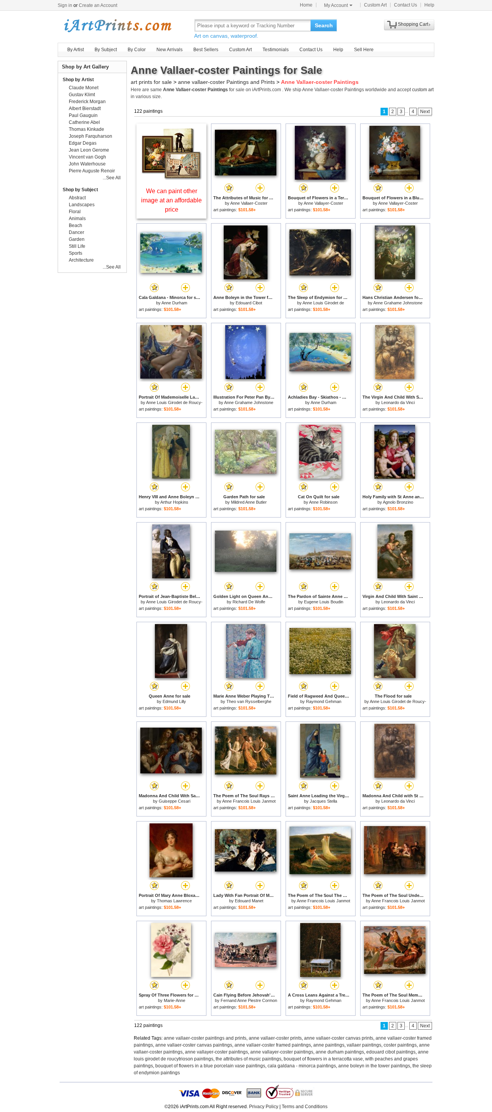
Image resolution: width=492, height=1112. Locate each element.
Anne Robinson (323, 502)
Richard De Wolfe (249, 601)
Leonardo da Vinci (398, 402)
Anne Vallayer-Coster (323, 203)
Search (324, 25)
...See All (112, 177)
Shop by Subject (80, 189)
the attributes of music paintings (248, 1059)
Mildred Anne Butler (249, 502)
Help (429, 5)
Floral (75, 211)
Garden (77, 239)
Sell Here (364, 49)
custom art (423, 89)
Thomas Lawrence (174, 900)
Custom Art (375, 5)
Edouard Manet (249, 900)
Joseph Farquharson (90, 136)
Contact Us (405, 5)
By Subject (106, 49)
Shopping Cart (413, 24)
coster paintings (400, 1045)
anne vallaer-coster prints (275, 1038)
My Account (336, 5)
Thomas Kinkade (86, 129)
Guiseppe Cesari (174, 801)
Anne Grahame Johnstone (397, 303)
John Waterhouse (87, 164)
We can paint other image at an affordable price (171, 200)
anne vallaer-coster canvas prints (338, 1038)
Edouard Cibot (249, 303)
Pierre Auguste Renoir (92, 171)
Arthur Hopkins (174, 502)
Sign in (65, 5)
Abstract (77, 197)
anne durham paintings (340, 1052)
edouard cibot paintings (391, 1052)
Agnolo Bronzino (398, 502)
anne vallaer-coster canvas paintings (193, 1045)
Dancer (76, 232)
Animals (77, 218)
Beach (75, 225)
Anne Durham (174, 303)
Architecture (81, 260)
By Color (137, 49)
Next (425, 111)
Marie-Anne (174, 1000)
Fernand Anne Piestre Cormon (249, 1000)
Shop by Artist (78, 79)
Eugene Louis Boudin (323, 601)
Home (306, 5)
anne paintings (328, 1045)
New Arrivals (169, 49)
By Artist (75, 49)
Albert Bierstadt (85, 108)
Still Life (77, 246)
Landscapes (82, 204)
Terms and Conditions (304, 1106)
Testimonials (276, 49)
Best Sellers (205, 49)
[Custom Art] (171, 178)
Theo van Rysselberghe (248, 701)
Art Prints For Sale (117, 25)
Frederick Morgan (87, 101)
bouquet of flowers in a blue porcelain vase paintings (210, 1066)
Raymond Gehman (323, 701)
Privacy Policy (263, 1106)
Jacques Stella (323, 801)
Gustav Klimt (82, 94)
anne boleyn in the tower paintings (374, 1066)
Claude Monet (83, 87)
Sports (75, 253)
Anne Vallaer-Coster (249, 203)
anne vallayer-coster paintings (216, 1052)
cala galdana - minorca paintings (302, 1066)
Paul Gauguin (83, 115)
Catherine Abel (84, 122)
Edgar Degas (82, 143)
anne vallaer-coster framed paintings (272, 1045)
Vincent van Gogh (87, 157)
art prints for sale (151, 82)
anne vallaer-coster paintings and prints (205, 1038)
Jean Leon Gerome (89, 150)
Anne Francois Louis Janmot (249, 801)
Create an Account (98, 5)
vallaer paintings (364, 1045)
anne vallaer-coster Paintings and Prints (226, 82)
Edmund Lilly (174, 701)
